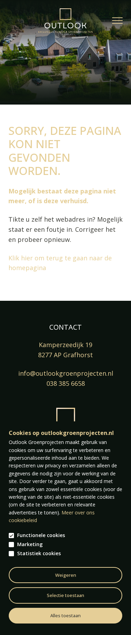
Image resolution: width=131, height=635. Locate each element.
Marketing (30, 544)
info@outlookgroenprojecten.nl (65, 373)
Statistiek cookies (39, 553)
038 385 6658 (65, 383)
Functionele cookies (41, 535)
